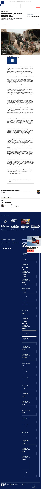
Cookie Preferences (34, 487)
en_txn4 (23, 404)
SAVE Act (18, 1)
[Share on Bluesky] (34, 16)
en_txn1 (23, 380)
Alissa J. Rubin (15, 141)
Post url (23, 335)
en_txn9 (23, 443)
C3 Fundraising (24, 290)
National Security (22, 1)
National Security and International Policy (10, 190)
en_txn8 (23, 435)
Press (22, 6)
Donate (37, 4)
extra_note (24, 459)
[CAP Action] (3, 485)
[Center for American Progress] (2, 4)
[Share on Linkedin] (32, 16)
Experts (14, 6)
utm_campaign (24, 357)
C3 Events (23, 282)
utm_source (24, 341)
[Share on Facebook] (30, 16)
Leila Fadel (27, 116)
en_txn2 (23, 388)
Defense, (28, 14)
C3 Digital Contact (25, 313)
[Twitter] (1, 248)
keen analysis (19, 133)
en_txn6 (23, 420)
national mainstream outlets (26, 73)
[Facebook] (3, 248)
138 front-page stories (27, 79)
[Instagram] (7, 248)
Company (23, 248)
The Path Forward (12, 1)
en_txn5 (23, 412)
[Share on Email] (36, 16)
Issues (10, 6)
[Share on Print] (38, 16)
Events (18, 6)
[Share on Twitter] (28, 16)
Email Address (25, 259)
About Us (32, 6)
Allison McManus (33, 230)
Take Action (26, 6)
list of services (28, 128)
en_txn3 (23, 396)
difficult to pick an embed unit (25, 155)
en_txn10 (23, 451)
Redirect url (24, 328)
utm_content (24, 365)
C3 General (24, 274)
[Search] (34, 6)
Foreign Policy (32, 14)
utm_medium (24, 349)
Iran (16, 1)
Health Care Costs (28, 1)
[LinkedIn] (8, 248)
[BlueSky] (10, 248)
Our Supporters (33, 486)
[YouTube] (5, 248)
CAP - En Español (34, 485)
